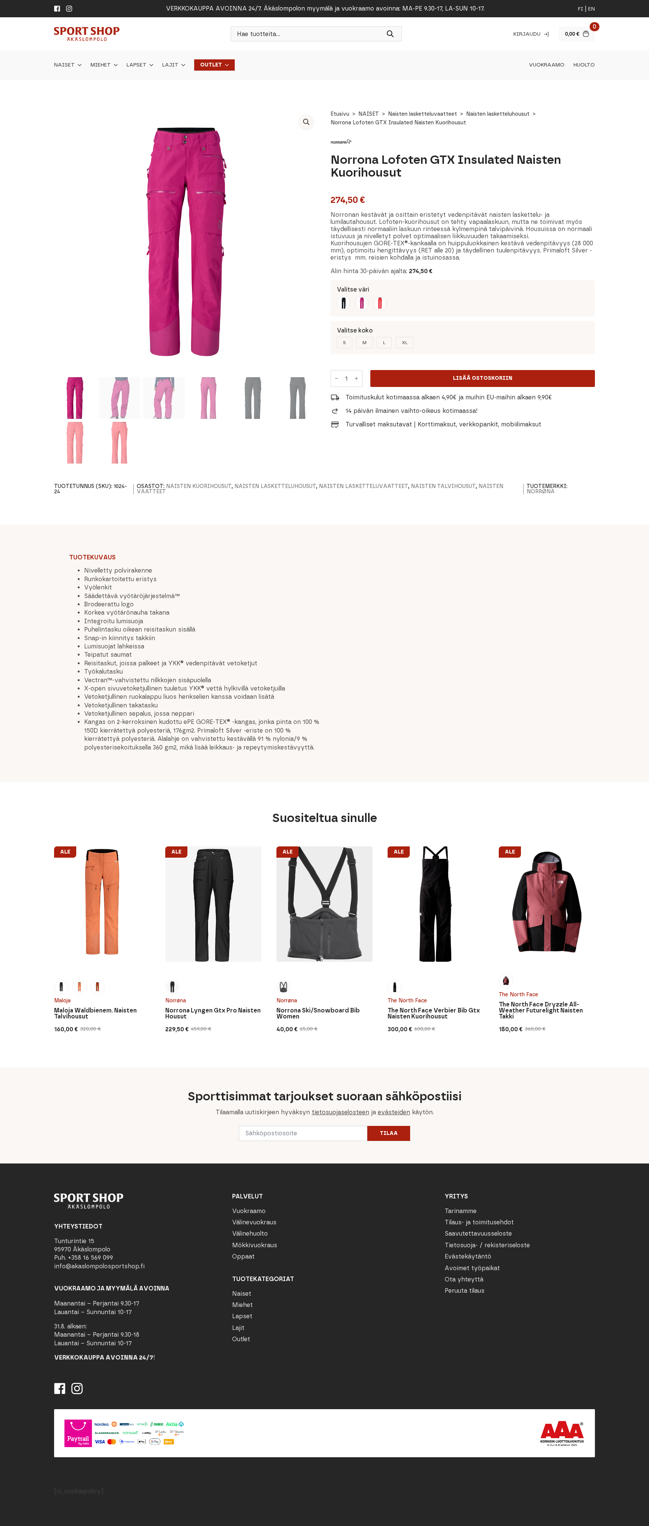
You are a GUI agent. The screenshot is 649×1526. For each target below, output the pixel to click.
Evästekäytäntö (468, 1256)
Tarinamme (461, 1211)
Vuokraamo (546, 65)
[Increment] (356, 378)
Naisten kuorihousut (198, 486)
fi (580, 9)
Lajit (170, 65)
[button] (306, 122)
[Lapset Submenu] (149, 65)
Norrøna (541, 491)
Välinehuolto (250, 1233)
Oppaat (243, 1256)
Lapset (136, 65)
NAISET (368, 114)
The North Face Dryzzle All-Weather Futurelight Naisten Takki (541, 1011)
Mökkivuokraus (254, 1245)
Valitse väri (353, 289)
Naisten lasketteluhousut (498, 114)
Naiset (64, 65)
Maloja (62, 1000)
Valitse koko (355, 330)
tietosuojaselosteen (340, 1112)
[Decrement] (336, 378)
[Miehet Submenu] (114, 65)
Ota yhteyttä (464, 1279)
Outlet (211, 65)
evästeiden (394, 1112)
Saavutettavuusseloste (478, 1233)
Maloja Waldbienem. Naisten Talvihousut (95, 1014)
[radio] (344, 303)
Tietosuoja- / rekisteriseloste (487, 1245)
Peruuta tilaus (464, 1290)
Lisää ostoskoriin (482, 378)
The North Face (407, 1000)
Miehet (101, 65)
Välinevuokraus (254, 1222)
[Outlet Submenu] (225, 65)
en (591, 9)
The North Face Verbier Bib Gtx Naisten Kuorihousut (434, 1014)
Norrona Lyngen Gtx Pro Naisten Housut (213, 1014)
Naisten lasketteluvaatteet (422, 114)
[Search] (390, 33)
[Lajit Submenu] (181, 65)
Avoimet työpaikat (472, 1268)
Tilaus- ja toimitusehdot (479, 1222)
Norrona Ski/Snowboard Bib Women (318, 1014)
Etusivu (340, 114)
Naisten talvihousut (443, 486)
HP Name (53, 1074)
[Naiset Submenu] (78, 65)
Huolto (584, 65)
